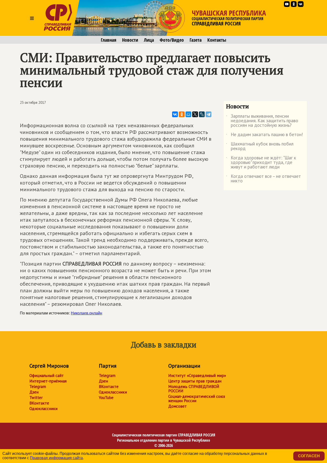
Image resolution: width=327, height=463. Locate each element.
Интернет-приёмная (48, 381)
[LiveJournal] (202, 114)
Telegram (37, 386)
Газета (196, 40)
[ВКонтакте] (175, 114)
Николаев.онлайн (86, 313)
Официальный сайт (46, 375)
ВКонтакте (39, 403)
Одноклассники (43, 408)
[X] (195, 114)
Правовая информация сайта (56, 458)
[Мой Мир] (188, 114)
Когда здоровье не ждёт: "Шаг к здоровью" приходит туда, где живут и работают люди (261, 163)
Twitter (36, 397)
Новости (130, 40)
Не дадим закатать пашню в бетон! (264, 135)
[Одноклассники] (182, 114)
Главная (108, 40)
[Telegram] (208, 114)
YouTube (106, 397)
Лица (149, 40)
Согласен (309, 456)
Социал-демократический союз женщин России (196, 398)
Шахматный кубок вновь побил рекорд (259, 146)
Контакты (216, 40)
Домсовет (177, 406)
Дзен (34, 392)
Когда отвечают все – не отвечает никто (263, 179)
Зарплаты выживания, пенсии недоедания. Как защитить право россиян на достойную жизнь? (262, 121)
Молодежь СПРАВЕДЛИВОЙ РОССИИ (193, 388)
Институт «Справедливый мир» (197, 375)
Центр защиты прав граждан (194, 381)
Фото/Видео (172, 40)
